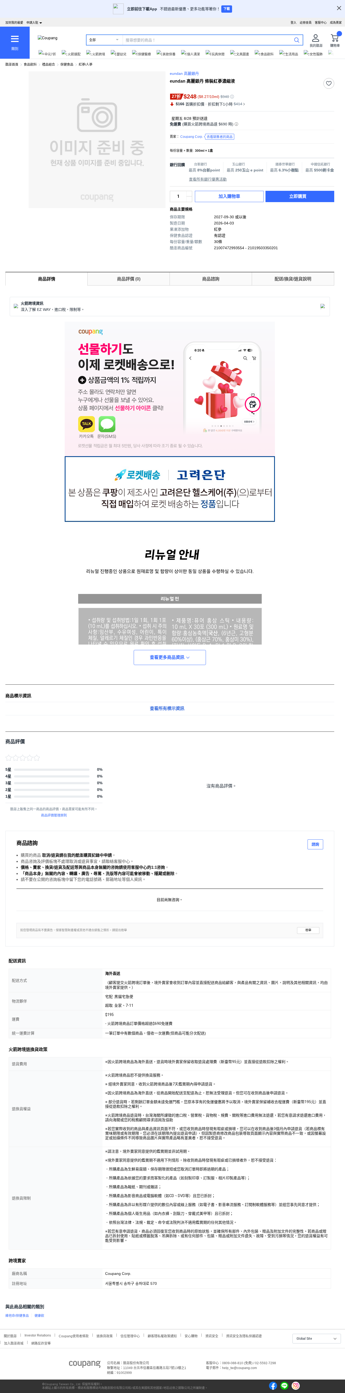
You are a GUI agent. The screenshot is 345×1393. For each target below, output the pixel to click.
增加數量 (189, 199)
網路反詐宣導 (41, 1343)
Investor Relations (38, 1335)
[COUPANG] (85, 1365)
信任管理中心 (130, 1335)
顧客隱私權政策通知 (162, 1335)
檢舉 (308, 930)
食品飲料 (30, 64)
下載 (226, 9)
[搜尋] (296, 40)
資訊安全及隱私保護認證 (244, 1335)
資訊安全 (211, 1335)
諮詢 (315, 844)
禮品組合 (48, 64)
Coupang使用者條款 (74, 1335)
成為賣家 (336, 22)
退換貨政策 (104, 1335)
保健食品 (66, 64)
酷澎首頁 (11, 64)
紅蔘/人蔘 (85, 64)
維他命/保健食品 (17, 1316)
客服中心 (321, 22)
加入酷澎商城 (13, 1343)
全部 (92, 40)
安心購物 (191, 1335)
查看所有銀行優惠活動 (208, 179)
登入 (293, 22)
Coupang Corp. (206, 137)
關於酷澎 (10, 1335)
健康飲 (39, 1316)
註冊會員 (306, 22)
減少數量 (189, 193)
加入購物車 (229, 196)
